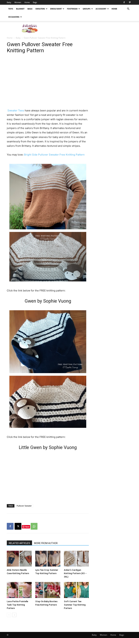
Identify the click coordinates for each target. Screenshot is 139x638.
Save (27, 526)
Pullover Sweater (24, 505)
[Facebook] (124, 2)
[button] (128, 8)
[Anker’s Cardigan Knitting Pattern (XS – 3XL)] (76, 558)
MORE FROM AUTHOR (46, 543)
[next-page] (14, 615)
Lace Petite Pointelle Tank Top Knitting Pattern (17, 604)
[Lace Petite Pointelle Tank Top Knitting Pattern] (19, 589)
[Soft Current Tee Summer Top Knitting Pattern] (76, 589)
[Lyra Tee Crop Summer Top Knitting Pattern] (47, 558)
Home (27, 2)
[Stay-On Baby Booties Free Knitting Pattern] (47, 589)
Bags (35, 2)
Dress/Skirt (56, 8)
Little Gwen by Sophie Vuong (48, 447)
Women (17, 2)
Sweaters (40, 8)
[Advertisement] (92, 28)
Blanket (20, 8)
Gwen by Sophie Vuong (48, 301)
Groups (86, 8)
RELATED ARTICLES (19, 543)
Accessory (101, 8)
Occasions (13, 17)
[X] (18, 526)
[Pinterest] (129, 2)
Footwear (72, 8)
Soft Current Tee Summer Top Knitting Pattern (75, 604)
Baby (9, 2)
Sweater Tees (16, 110)
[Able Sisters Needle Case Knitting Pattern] (19, 558)
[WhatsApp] (34, 526)
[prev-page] (9, 615)
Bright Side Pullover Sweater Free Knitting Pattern (54, 154)
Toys (10, 8)
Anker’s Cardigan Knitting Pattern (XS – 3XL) (75, 573)
